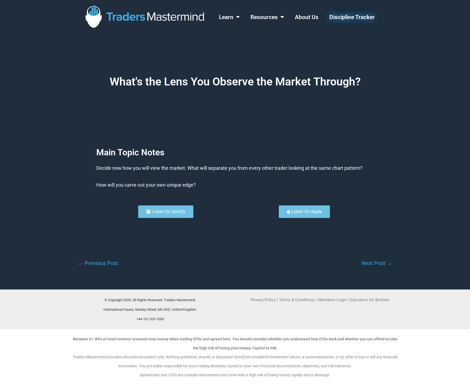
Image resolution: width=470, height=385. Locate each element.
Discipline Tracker (352, 17)
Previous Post (98, 263)
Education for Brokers (369, 299)
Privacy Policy (263, 299)
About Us (307, 17)
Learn (226, 17)
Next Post (376, 263)
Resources (264, 17)
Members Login (333, 299)
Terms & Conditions (297, 299)
